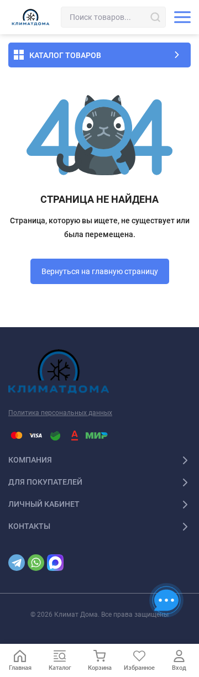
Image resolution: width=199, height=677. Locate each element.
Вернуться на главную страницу (99, 271)
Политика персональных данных (60, 413)
